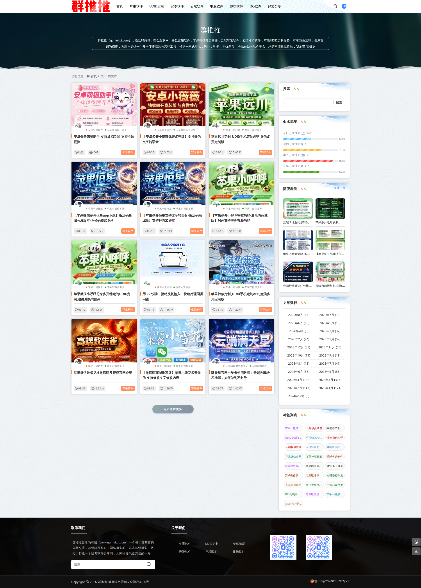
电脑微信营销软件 (335, 447)
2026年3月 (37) (329, 331)
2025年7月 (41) (329, 363)
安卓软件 (177, 6)
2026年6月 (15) (298, 323)
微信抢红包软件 (315, 485)
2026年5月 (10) (329, 323)
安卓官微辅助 (293, 485)
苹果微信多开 (293, 456)
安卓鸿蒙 (239, 543)
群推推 (102, 582)
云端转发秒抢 (335, 485)
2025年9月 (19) (329, 355)
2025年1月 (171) (329, 388)
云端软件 (196, 6)
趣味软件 (236, 6)
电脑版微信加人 (315, 494)
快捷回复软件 (183, 287)
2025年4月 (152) (298, 380)
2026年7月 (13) (329, 315)
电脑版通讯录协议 (315, 475)
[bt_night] (416, 542)
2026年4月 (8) (298, 331)
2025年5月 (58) (329, 371)
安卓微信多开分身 (117, 129)
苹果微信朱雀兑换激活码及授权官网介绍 (103, 372)
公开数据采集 (335, 475)
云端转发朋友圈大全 (237, 366)
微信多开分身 (335, 466)
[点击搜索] (337, 6)
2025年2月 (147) (298, 388)
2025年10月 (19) (298, 355)
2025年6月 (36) (298, 371)
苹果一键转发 (233, 129)
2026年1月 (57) (329, 339)
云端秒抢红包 (314, 428)
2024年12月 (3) (298, 396)
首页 (119, 6)
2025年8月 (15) (298, 363)
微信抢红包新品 (335, 428)
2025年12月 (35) (298, 347)
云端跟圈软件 (259, 366)
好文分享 (274, 6)
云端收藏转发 (293, 447)
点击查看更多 (173, 409)
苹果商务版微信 (294, 466)
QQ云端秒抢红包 (294, 504)
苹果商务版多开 (315, 466)
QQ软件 (255, 6)
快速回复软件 (164, 287)
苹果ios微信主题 (335, 494)
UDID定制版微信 (294, 437)
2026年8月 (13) (298, 315)
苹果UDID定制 (314, 437)
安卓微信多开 (335, 437)
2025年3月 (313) (329, 380)
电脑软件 (216, 6)
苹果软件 (136, 6)
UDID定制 (156, 6)
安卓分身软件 (95, 129)
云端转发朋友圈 (315, 447)
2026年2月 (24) (298, 339)
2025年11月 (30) (329, 347)
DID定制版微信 (294, 494)
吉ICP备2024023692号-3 (331, 581)
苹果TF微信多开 (253, 129)
